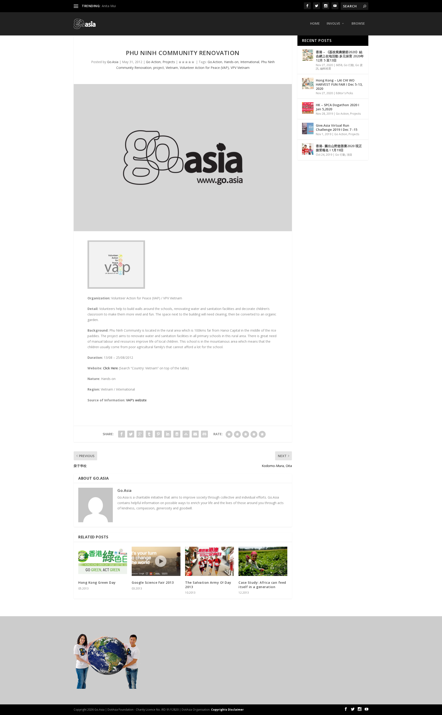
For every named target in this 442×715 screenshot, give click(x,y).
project (158, 67)
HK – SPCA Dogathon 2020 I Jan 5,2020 (337, 107)
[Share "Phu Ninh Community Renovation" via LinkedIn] (167, 434)
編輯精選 (325, 68)
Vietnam (172, 67)
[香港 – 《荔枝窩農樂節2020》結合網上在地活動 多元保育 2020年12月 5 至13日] (308, 55)
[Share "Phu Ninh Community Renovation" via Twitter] (130, 434)
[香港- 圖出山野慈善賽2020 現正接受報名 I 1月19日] (308, 149)
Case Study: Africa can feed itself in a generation (262, 584)
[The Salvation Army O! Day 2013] (209, 561)
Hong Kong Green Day (97, 582)
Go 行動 (349, 65)
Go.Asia (112, 62)
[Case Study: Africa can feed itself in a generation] (262, 561)
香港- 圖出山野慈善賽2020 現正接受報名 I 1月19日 (339, 148)
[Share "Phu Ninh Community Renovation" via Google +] (140, 434)
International (249, 62)
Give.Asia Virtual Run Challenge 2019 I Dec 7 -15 (336, 127)
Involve (333, 24)
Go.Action (215, 62)
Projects (169, 62)
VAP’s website (136, 400)
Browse (358, 24)
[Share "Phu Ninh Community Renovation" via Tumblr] (149, 434)
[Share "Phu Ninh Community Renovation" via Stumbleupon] (186, 434)
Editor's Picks (344, 93)
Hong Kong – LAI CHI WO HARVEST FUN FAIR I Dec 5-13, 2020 (339, 84)
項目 (349, 155)
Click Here (110, 368)
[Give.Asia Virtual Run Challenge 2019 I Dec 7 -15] (308, 128)
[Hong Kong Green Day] (102, 561)
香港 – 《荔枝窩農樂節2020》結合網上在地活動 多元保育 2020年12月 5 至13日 (340, 56)
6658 (339, 65)
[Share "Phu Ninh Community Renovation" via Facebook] (121, 434)
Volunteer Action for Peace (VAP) (204, 67)
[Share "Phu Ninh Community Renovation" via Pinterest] (158, 434)
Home (315, 24)
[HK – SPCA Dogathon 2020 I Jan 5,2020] (308, 108)
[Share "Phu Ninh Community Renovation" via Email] (195, 434)
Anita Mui (109, 6)
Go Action (153, 62)
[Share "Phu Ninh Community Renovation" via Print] (204, 434)
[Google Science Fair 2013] (156, 561)
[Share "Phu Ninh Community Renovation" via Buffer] (176, 434)
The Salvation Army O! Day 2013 (208, 584)
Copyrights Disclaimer (227, 710)
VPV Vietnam (240, 67)
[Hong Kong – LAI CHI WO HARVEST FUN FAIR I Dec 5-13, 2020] (308, 83)
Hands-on (231, 62)
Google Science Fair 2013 (153, 582)
